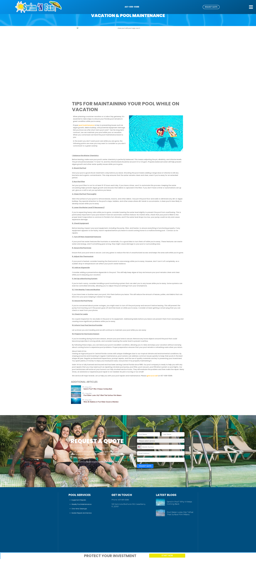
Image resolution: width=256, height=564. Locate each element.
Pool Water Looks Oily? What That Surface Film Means (180, 513)
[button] (251, 7)
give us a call (152, 376)
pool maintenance (86, 125)
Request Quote (145, 466)
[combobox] (139, 447)
